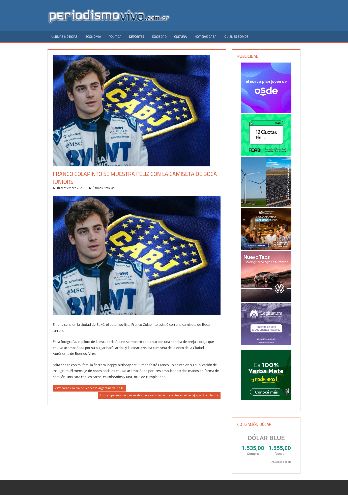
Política (115, 36)
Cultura (180, 36)
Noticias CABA (205, 36)
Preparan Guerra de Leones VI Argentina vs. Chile (90, 389)
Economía (93, 36)
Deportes (136, 36)
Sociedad (159, 36)
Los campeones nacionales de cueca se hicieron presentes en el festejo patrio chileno (158, 396)
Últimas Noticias (64, 36)
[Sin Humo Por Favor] (266, 229)
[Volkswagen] (266, 276)
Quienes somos (236, 36)
